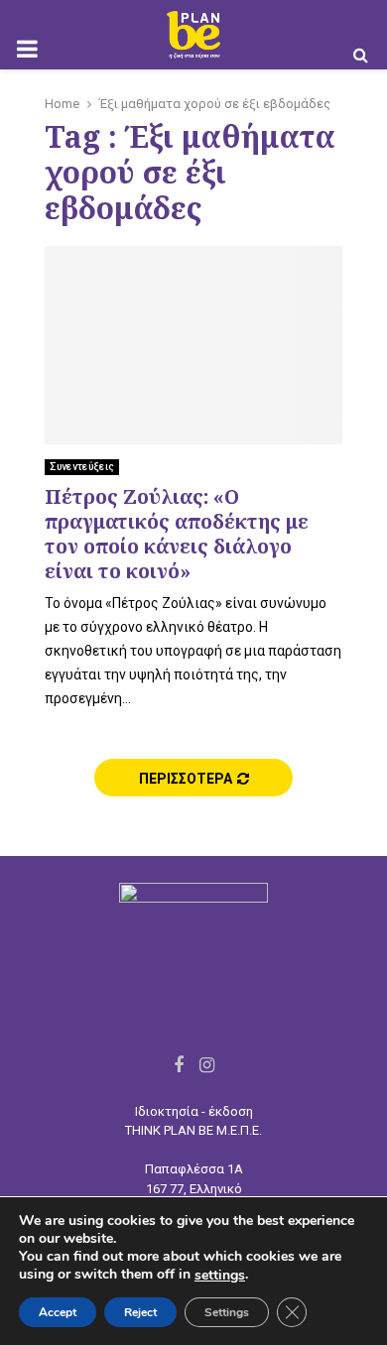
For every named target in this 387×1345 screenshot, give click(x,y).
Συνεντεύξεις (82, 466)
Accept (57, 1312)
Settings (226, 1312)
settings (219, 1275)
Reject (140, 1312)
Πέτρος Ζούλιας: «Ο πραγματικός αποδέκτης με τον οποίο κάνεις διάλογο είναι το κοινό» (177, 533)
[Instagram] (206, 1064)
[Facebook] (179, 1064)
